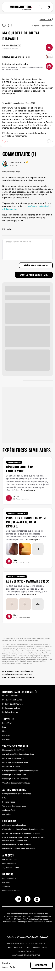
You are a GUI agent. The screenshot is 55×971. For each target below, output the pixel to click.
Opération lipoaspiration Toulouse (16, 783)
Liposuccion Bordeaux (11, 766)
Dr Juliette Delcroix (10, 712)
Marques (6, 882)
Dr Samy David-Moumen (12, 704)
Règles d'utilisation (37, 943)
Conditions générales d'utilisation (26, 955)
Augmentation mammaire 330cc (27, 581)
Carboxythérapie (9, 810)
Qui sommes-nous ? (10, 859)
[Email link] (37, 899)
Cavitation (6, 814)
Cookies (8, 947)
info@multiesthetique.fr (38, 937)
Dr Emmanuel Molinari (11, 708)
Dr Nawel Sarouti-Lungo (12, 700)
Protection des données (17, 943)
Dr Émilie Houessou (10, 696)
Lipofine (19, 57)
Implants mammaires (16, 577)
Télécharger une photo (36, 265)
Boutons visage (8, 802)
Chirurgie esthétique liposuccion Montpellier (20, 770)
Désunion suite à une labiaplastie (20, 469)
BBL (4, 798)
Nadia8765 (15, 45)
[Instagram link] (18, 900)
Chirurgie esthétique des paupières (16, 794)
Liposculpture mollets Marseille (15, 762)
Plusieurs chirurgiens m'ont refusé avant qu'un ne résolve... (26, 522)
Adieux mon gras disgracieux (14, 825)
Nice (4, 731)
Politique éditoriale (26, 951)
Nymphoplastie (14, 462)
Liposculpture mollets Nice (13, 758)
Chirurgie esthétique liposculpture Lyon (18, 754)
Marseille (6, 735)
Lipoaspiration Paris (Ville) (13, 750)
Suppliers (6, 886)
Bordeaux (6, 739)
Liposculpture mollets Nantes (14, 775)
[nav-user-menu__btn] (48, 7)
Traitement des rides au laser (14, 806)
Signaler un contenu (10, 867)
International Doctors (11, 890)
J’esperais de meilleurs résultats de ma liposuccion (23, 829)
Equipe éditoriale (9, 863)
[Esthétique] (21, 8)
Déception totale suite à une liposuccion (18, 848)
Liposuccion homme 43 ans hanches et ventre (21, 833)
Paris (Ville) (7, 723)
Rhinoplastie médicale (17, 513)
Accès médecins (9, 878)
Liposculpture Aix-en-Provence (15, 779)
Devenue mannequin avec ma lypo (16, 844)
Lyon (4, 727)
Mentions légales (40, 947)
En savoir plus (28, 490)
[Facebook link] (28, 900)
